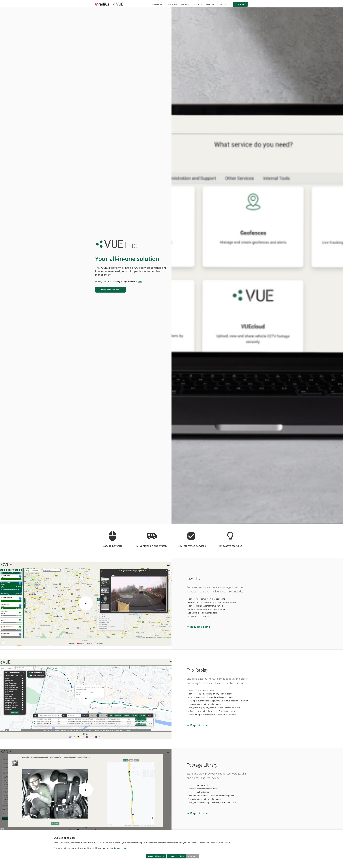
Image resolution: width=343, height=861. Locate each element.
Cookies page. (120, 848)
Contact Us (222, 4)
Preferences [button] (192, 856)
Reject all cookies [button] (176, 856)
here (140, 281)
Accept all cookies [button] (156, 856)
